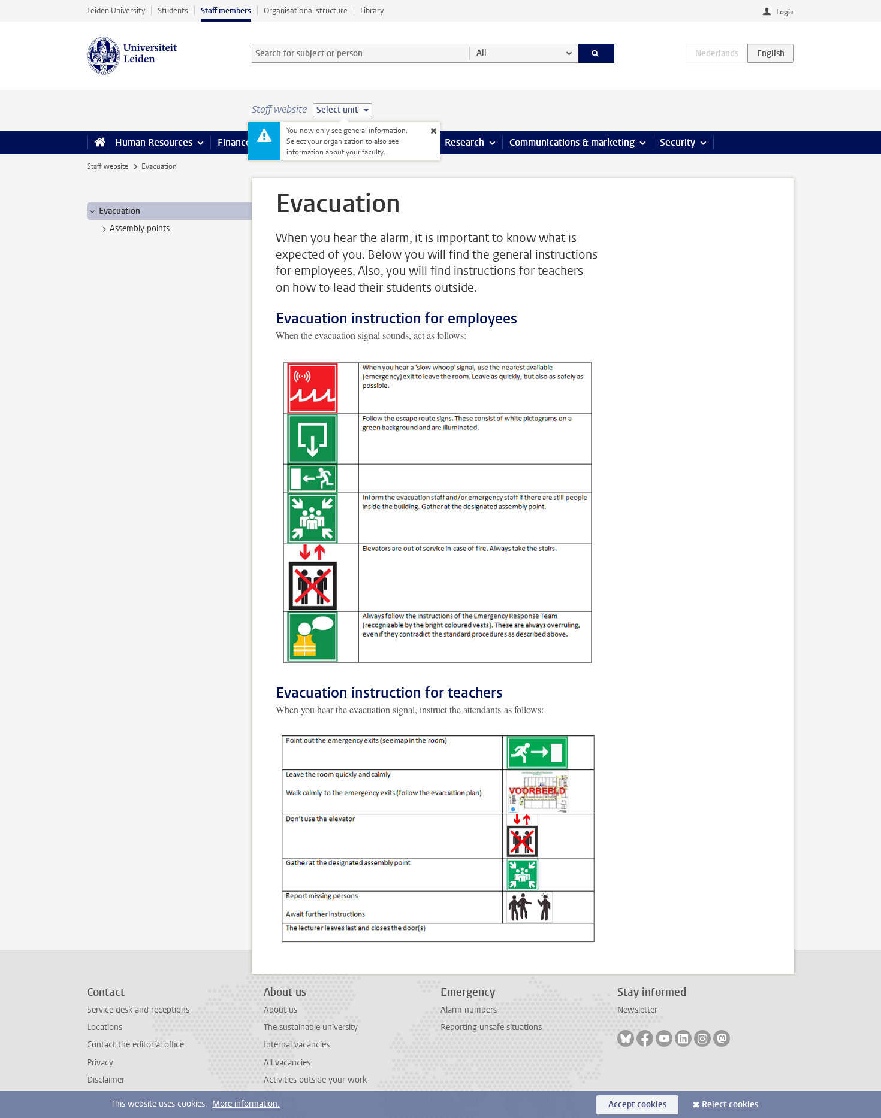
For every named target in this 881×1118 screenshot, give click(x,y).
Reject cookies (730, 1104)
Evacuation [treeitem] (119, 211)
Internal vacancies (297, 1044)
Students (173, 10)
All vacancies (287, 1062)
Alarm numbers (469, 1010)
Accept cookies (637, 1104)
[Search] (596, 53)
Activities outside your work (315, 1080)
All (481, 53)
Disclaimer (106, 1080)
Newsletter (637, 1010)
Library (372, 10)
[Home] (97, 142)
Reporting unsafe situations (491, 1027)
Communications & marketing (572, 142)
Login (785, 12)
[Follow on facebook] (644, 1038)
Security (677, 142)
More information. (246, 1104)
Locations (104, 1027)
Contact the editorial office (135, 1044)
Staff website (107, 166)
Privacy (100, 1062)
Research (464, 142)
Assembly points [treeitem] (140, 228)
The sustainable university (311, 1027)
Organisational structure (306, 10)
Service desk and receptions (138, 1010)
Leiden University (116, 10)
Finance (234, 142)
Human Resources (153, 142)
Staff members (226, 10)
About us (280, 1010)
